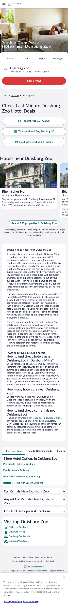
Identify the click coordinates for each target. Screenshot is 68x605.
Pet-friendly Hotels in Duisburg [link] (19, 464)
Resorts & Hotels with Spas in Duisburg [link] (23, 483)
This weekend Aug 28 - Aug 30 (36, 131)
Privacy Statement (13, 602)
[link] (34, 528)
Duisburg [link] (15, 96)
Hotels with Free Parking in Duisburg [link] (21, 476)
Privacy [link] (17, 557)
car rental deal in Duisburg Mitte (45, 418)
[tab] (10, 58)
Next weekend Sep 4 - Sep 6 (36, 142)
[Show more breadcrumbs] (5, 96)
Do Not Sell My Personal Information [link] (28, 561)
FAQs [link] (49, 557)
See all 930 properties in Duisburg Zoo (34, 223)
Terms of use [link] (27, 557)
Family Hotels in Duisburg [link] (16, 470)
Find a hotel (34, 80)
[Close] (64, 577)
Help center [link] (40, 557)
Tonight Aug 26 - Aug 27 (36, 121)
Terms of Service (30, 602)
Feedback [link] (50, 561)
